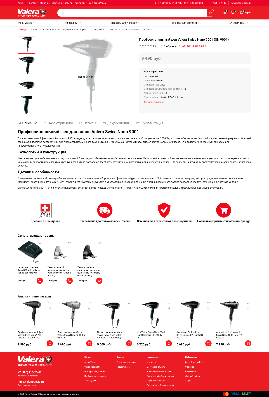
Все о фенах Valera (194, 362)
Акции (21, 3)
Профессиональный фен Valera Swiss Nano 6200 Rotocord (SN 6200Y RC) (109, 335)
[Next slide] (129, 77)
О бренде (45, 3)
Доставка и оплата (62, 3)
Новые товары (123, 367)
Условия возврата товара (159, 371)
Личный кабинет (193, 376)
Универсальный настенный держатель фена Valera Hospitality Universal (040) (88, 271)
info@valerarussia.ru (241, 3)
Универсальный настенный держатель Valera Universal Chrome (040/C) (59, 271)
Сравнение (190, 371)
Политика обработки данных (160, 376)
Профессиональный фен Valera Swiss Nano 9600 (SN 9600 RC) (71, 335)
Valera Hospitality (92, 367)
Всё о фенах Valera (97, 3)
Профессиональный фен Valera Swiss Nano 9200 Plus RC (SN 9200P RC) (30, 335)
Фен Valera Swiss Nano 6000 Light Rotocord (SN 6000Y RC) (151, 335)
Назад (22, 29)
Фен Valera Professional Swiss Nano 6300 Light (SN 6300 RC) (229, 335)
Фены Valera (25, 22)
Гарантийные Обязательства (160, 385)
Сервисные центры (156, 380)
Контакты (80, 3)
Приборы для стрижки (184, 22)
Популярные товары (126, 362)
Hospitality (71, 22)
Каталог (33, 3)
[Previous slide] (42, 77)
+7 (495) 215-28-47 (217, 3)
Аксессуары (237, 22)
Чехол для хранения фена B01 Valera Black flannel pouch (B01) (29, 270)
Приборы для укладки (124, 22)
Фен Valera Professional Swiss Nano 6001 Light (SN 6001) (190, 335)
